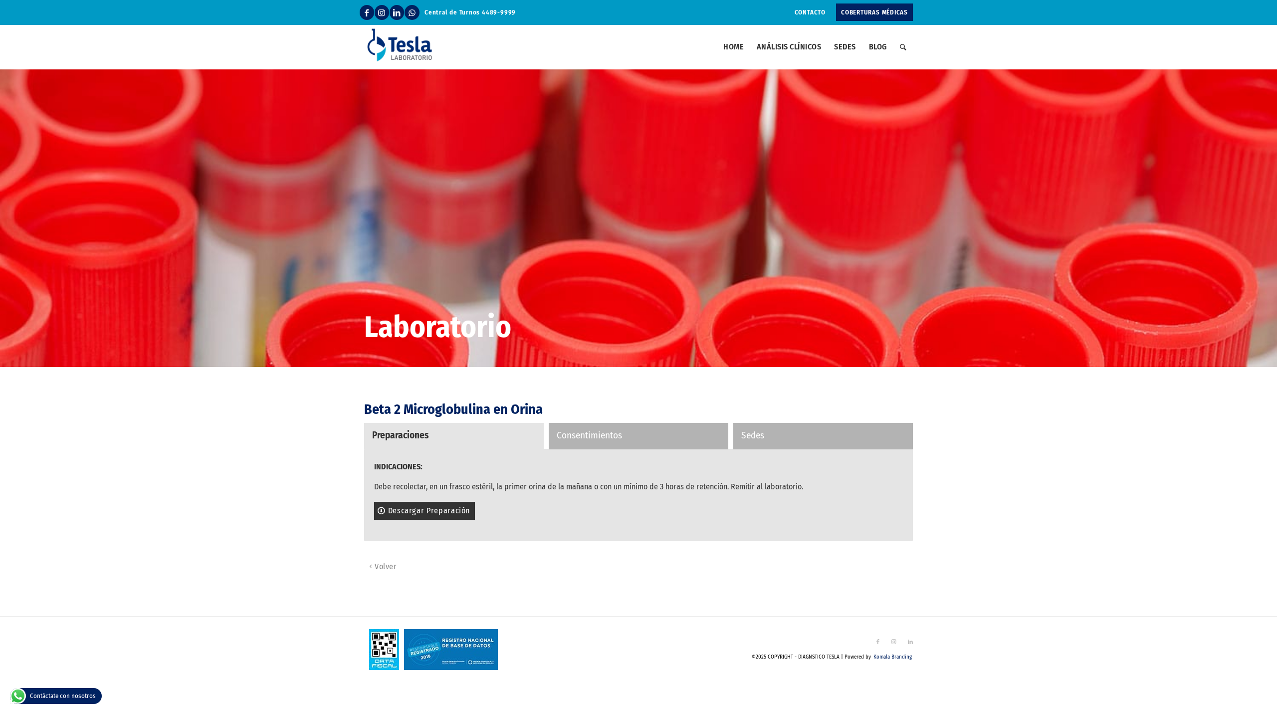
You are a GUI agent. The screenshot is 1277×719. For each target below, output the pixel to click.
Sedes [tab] (752, 435)
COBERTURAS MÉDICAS (874, 12)
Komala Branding (892, 657)
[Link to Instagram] (382, 12)
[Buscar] (903, 47)
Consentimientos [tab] (589, 435)
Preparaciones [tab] (400, 435)
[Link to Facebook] (367, 12)
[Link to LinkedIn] (397, 12)
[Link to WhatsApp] (412, 12)
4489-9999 (499, 12)
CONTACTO (810, 12)
